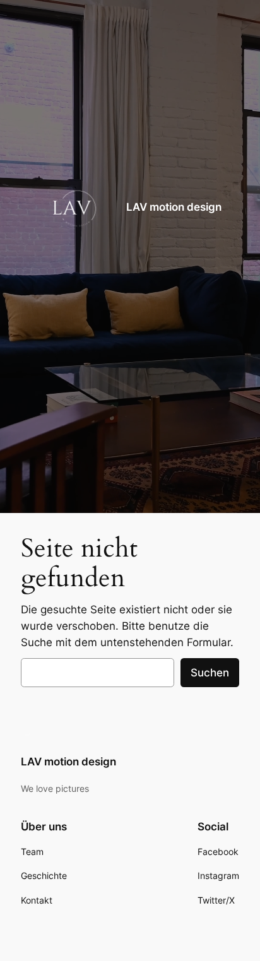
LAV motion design (174, 207)
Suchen (210, 672)
